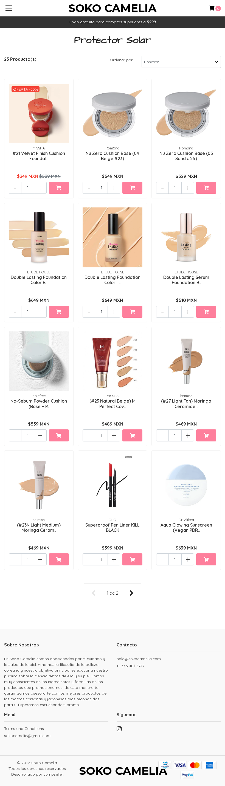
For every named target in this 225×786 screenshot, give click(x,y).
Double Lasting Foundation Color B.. (39, 279)
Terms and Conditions (24, 728)
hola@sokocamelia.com (139, 658)
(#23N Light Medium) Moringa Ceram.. (39, 527)
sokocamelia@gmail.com (27, 735)
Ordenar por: (121, 59)
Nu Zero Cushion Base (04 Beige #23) (112, 156)
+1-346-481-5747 (130, 665)
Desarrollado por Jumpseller (37, 774)
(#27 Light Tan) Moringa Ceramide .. (186, 403)
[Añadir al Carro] (59, 188)
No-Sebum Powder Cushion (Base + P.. (38, 403)
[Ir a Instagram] (119, 730)
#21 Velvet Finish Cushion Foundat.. (39, 156)
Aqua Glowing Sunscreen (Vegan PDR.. (186, 527)
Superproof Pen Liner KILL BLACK (112, 527)
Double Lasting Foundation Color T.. (112, 279)
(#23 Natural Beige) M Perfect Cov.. (112, 403)
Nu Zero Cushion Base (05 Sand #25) (186, 156)
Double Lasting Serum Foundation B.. (186, 279)
